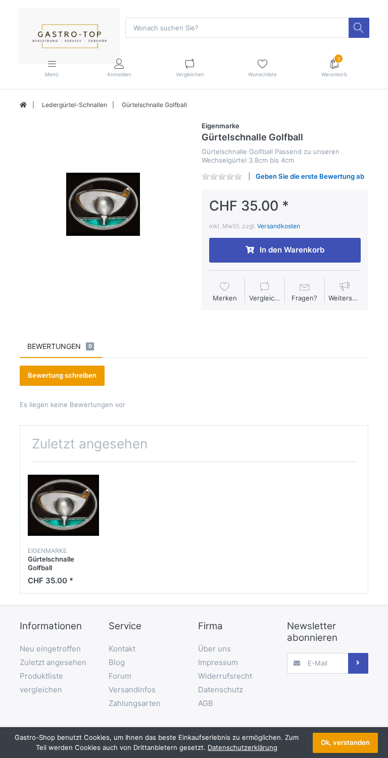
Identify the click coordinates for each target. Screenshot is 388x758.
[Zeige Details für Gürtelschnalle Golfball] (63, 505)
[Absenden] (358, 663)
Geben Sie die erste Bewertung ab (310, 176)
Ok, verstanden (345, 742)
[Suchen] (359, 28)
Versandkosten (278, 226)
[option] (103, 204)
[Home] (23, 105)
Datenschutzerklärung (242, 747)
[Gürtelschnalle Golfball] (103, 204)
